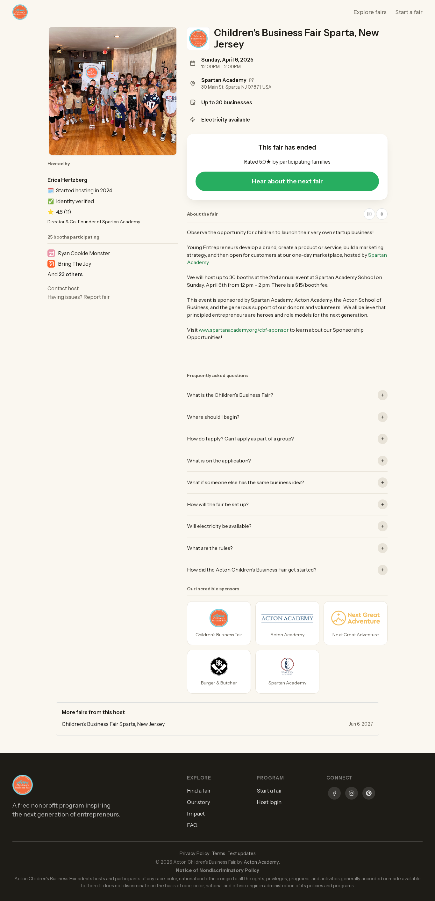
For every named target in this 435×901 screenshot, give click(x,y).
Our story (198, 802)
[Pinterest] (368, 794)
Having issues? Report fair (78, 297)
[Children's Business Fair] (219, 623)
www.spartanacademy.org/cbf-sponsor (244, 330)
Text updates (241, 853)
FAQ (192, 825)
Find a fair (199, 790)
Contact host (63, 288)
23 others (71, 274)
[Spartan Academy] (287, 671)
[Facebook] (334, 794)
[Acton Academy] (287, 623)
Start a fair (409, 12)
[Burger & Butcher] (219, 671)
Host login (269, 802)
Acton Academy (261, 862)
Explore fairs (370, 12)
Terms (218, 853)
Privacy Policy (195, 853)
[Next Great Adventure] (355, 623)
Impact (196, 813)
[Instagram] (351, 794)
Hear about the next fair (287, 181)
